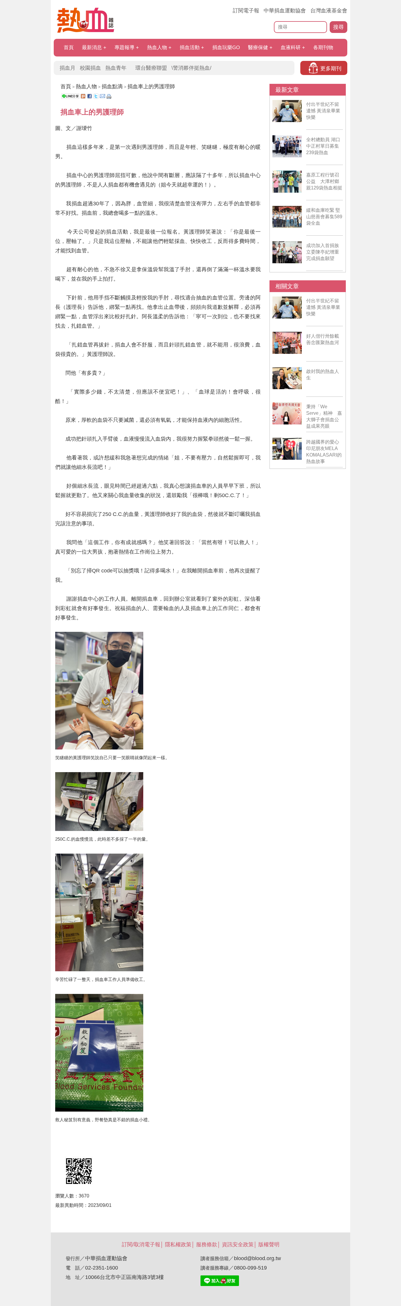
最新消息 (92, 47)
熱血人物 (157, 47)
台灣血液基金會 (328, 11)
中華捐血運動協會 (285, 11)
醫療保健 (258, 47)
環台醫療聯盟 (151, 68)
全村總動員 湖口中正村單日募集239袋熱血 (323, 146)
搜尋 (338, 27)
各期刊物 (323, 47)
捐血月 (67, 68)
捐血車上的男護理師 (151, 86)
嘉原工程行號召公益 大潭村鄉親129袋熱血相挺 (324, 181)
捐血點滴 (112, 86)
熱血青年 (116, 68)
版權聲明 (268, 1244)
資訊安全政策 (238, 1244)
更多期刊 (330, 68)
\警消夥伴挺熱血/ (191, 68)
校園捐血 (90, 68)
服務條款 (206, 1244)
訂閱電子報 (246, 11)
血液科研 (291, 47)
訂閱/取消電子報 (141, 1244)
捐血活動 (190, 47)
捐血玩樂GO (226, 47)
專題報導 (124, 47)
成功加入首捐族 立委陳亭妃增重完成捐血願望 (322, 252)
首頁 (69, 47)
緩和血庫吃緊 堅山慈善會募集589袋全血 (324, 217)
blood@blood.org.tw (257, 1258)
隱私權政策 (178, 1244)
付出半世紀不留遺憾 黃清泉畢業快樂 (323, 111)
